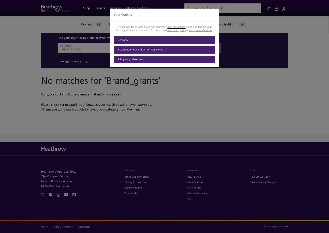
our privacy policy (176, 30)
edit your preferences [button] (200, 30)
